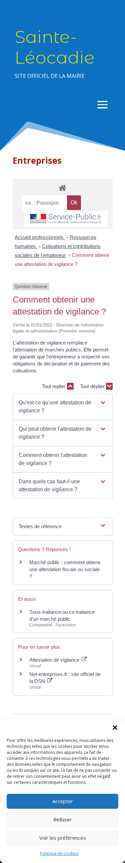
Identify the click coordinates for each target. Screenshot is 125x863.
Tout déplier (93, 386)
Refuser (62, 819)
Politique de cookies (59, 853)
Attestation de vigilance (55, 660)
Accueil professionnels (40, 237)
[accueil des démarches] (63, 187)
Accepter (62, 801)
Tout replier (54, 386)
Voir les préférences (62, 837)
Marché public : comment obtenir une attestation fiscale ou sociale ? (65, 569)
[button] (115, 727)
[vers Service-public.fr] (66, 219)
